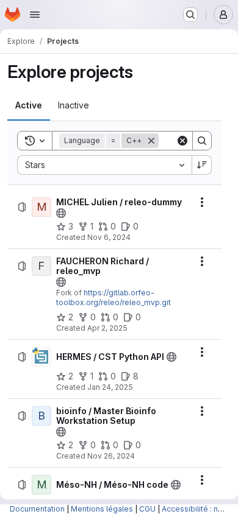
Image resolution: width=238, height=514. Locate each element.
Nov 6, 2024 (109, 237)
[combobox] (104, 165)
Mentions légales (102, 508)
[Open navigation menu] (35, 14)
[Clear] (182, 140)
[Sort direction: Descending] (202, 165)
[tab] (28, 105)
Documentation (37, 508)
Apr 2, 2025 (107, 328)
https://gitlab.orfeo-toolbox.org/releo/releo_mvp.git (113, 297)
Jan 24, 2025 (110, 387)
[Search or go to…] (190, 14)
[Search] (202, 140)
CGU (147, 508)
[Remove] (151, 140)
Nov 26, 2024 (111, 455)
